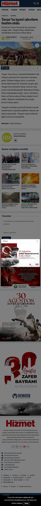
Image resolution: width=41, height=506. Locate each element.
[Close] (37, 241)
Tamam (26, 503)
